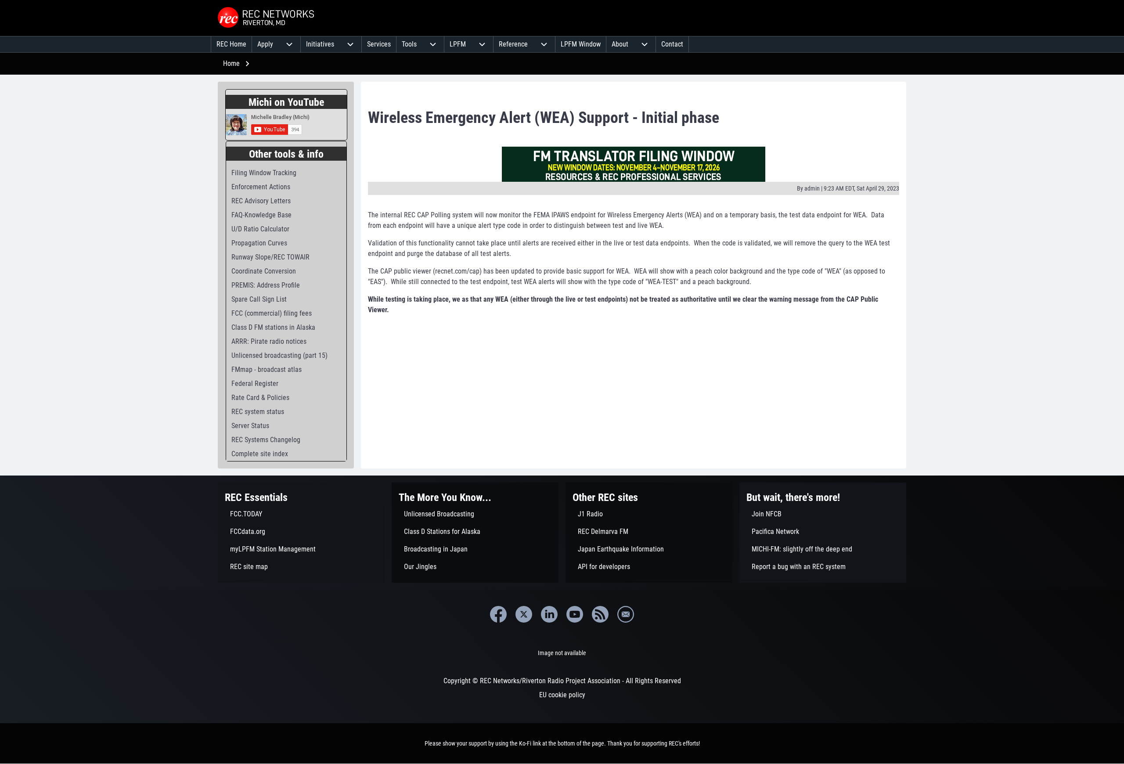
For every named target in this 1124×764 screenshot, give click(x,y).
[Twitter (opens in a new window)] (524, 614)
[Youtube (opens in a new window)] (575, 614)
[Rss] (600, 614)
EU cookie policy (562, 695)
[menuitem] (231, 44)
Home (231, 63)
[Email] (626, 614)
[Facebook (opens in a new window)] (498, 614)
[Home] (267, 18)
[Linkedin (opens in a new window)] (549, 614)
